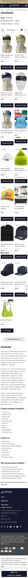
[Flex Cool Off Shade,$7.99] (7, 308)
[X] (2, 527)
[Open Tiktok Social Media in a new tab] (18, 527)
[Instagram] (14, 527)
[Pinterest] (7, 527)
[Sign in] (23, 6)
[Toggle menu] (2, 6)
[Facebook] (4, 527)
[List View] (25, 30)
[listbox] (12, 30)
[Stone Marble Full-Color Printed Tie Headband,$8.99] (7, 119)
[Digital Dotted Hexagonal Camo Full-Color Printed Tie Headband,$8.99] (21, 81)
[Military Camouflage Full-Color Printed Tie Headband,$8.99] (7, 43)
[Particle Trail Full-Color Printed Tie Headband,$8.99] (7, 81)
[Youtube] (11, 527)
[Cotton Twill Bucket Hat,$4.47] (21, 119)
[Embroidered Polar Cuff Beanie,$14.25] (7, 232)
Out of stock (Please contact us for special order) (21, 181)
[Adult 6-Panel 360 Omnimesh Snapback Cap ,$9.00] (21, 232)
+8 (10, 253)
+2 (24, 177)
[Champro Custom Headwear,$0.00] (7, 195)
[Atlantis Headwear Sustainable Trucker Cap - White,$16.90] (7, 157)
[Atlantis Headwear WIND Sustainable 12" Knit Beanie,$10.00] (21, 157)
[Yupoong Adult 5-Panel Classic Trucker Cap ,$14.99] (21, 270)
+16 (24, 137)
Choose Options (7, 67)
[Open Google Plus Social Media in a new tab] (21, 527)
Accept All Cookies (14, 575)
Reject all (14, 572)
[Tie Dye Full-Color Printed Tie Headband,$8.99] (21, 43)
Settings (14, 569)
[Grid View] (22, 30)
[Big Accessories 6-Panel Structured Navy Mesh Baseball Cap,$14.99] (7, 270)
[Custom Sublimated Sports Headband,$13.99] (21, 195)
